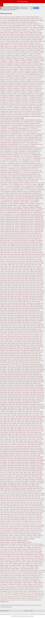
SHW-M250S (38, 272)
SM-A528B (18, 317)
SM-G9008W (26, 369)
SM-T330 (34, 497)
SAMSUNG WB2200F (6, 197)
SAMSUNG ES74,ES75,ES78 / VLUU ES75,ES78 (14, 146)
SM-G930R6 (34, 383)
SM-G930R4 (26, 383)
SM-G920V (31, 376)
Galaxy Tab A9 (11, 41)
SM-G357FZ (27, 343)
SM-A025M (39, 275)
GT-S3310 (35, 80)
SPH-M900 (36, 518)
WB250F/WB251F (22, 540)
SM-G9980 (33, 408)
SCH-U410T (10, 247)
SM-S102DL (38, 471)
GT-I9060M (8, 64)
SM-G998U (11, 410)
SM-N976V (25, 467)
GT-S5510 (9, 92)
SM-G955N (25, 390)
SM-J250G (31, 418)
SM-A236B (32, 296)
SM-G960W (33, 392)
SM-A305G (40, 300)
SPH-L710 (14, 516)
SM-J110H (32, 413)
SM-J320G (3, 422)
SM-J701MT (23, 437)
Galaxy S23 (37, 34)
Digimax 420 (28, 581)
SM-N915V (31, 457)
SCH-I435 (21, 235)
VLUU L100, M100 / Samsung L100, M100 (22, 525)
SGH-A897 (7, 252)
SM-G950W (3, 390)
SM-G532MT (26, 357)
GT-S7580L (29, 106)
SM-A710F (15, 324)
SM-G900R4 (40, 371)
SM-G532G (10, 357)
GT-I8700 (23, 60)
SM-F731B (39, 335)
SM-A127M (17, 286)
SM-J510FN (33, 430)
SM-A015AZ (25, 273)
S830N (19, 549)
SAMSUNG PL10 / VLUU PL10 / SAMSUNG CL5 (27, 155)
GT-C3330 (14, 52)
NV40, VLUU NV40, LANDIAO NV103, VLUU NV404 (21, 588)
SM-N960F (26, 464)
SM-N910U (26, 455)
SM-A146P (17, 289)
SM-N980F (32, 467)
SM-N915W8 (39, 457)
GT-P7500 (14, 80)
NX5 (42, 116)
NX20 (39, 115)
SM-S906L (17, 483)
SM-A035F (25, 277)
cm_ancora (3, 20)
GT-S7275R (31, 102)
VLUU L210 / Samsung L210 (9, 596)
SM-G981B (25, 399)
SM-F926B (10, 336)
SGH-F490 (18, 256)
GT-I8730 (29, 60)
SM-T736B (9, 509)
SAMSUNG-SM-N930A (12, 232)
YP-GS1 (35, 544)
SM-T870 (32, 511)
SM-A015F (33, 273)
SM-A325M (36, 303)
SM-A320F (15, 303)
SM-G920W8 (39, 376)
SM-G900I (11, 371)
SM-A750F (15, 327)
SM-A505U (24, 312)
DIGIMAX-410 (4, 602)
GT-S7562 (16, 106)
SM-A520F (10, 315)
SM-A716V (16, 326)
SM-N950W (11, 464)
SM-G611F (40, 361)
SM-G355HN (11, 343)
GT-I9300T (8, 71)
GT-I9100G (9, 66)
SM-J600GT (23, 434)
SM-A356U (8, 307)
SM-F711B (38, 333)
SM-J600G (15, 434)
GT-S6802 (31, 99)
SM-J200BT (19, 417)
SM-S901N (39, 479)
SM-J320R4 (32, 422)
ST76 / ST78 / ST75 (26, 523)
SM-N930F (3, 462)
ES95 (27, 26)
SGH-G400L (38, 551)
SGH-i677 (39, 258)
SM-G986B (25, 401)
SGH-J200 (10, 553)
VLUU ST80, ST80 (27, 532)
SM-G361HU (4, 348)
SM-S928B (22, 488)
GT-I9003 (22, 62)
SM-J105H (39, 411)
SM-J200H (3, 418)
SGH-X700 (8, 272)
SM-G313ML (18, 340)
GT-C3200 (17, 50)
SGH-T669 (8, 268)
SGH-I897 (3, 261)
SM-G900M (25, 371)
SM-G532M (18, 357)
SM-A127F (10, 286)
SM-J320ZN (20, 424)
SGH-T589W (27, 266)
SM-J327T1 (16, 425)
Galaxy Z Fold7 (36, 46)
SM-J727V (40, 439)
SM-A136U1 (26, 287)
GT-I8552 (10, 60)
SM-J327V (23, 425)
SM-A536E (10, 319)
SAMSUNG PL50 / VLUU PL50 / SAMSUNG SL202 (15, 167)
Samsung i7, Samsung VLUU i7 (12, 574)
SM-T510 (27, 502)
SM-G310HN (28, 338)
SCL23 (37, 249)
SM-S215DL (16, 474)
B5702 (36, 19)
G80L (29, 546)
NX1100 (34, 115)
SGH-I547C (25, 258)
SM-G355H (3, 343)
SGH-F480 (24, 551)
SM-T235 (9, 495)
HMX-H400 (11, 109)
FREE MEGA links (22, 1)
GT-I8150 (19, 57)
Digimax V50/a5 (23, 584)
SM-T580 (34, 506)
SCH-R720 (10, 242)
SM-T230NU (40, 493)
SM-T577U (28, 506)
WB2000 (31, 539)
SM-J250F (25, 418)
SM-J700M (22, 436)
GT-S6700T (34, 546)
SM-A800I (8, 329)
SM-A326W (15, 305)
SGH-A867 (3, 551)
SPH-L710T (20, 516)
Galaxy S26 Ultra (26, 39)
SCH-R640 (3, 242)
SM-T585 (41, 506)
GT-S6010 (10, 97)
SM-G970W (11, 396)
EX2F (34, 26)
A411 (6, 546)
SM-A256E (3, 298)
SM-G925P (17, 378)
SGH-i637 (3, 553)
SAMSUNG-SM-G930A (12, 223)
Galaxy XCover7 (24, 45)
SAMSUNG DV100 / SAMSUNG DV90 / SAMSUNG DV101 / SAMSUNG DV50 (20, 124)
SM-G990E (9, 404)
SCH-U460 (25, 247)
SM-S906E (10, 483)
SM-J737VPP (23, 443)
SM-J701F (9, 437)
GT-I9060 (29, 62)
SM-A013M (10, 273)
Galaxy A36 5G (4, 32)
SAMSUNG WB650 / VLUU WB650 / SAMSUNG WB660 (17, 207)
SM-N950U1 (4, 464)
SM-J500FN (10, 430)
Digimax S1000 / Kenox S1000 (25, 560)
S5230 (27, 120)
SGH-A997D (21, 252)
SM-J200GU (40, 417)
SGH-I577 (33, 258)
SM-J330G (18, 427)
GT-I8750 (35, 60)
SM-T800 (16, 509)
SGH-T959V (14, 270)
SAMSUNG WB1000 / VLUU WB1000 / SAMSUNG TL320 (21, 192)
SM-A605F (32, 321)
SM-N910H (33, 453)
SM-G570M (31, 359)
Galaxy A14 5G (27, 27)
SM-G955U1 (40, 390)
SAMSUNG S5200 (26, 176)
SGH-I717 (3, 259)
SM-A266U (24, 298)
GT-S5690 (3, 95)
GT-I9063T (15, 64)
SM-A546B (3, 321)
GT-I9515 (13, 73)
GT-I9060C (35, 62)
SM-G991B (3, 406)
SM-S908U (25, 485)
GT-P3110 (28, 76)
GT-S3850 (11, 83)
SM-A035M (31, 277)
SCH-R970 (24, 244)
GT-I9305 (21, 71)
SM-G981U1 (40, 399)
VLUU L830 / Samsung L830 (30, 579)
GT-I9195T (8, 69)
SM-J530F (12, 432)
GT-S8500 (29, 107)
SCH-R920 (3, 244)
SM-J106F (18, 413)
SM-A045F (39, 279)
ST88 (2, 525)
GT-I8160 (25, 57)
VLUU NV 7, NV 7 (15, 600)
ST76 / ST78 (16, 523)
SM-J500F (3, 430)
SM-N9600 (19, 464)
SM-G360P (3, 347)
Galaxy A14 (19, 27)
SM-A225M (3, 296)
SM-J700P (29, 436)
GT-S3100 (29, 80)
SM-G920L (36, 375)
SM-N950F (24, 462)
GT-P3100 (21, 76)
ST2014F (30, 521)
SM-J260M (10, 420)
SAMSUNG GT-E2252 (24, 151)
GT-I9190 (13, 67)
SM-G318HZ (9, 342)
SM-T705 (35, 507)
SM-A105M (19, 282)
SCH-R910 (39, 242)
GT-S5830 (10, 95)
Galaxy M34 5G (10, 34)
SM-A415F (32, 307)
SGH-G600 (25, 256)
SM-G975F (18, 397)
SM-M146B (30, 444)
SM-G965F (3, 394)
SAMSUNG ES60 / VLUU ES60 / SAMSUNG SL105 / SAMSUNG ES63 (21, 138)
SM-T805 (23, 509)
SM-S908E (10, 485)
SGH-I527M (18, 258)
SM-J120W (3, 417)
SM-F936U (24, 336)
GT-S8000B (22, 107)
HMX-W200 (38, 109)
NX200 (2, 116)
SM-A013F (3, 273)
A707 (10, 546)
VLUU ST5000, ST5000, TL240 (24, 530)
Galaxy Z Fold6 (26, 46)
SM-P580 (32, 469)
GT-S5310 (9, 88)
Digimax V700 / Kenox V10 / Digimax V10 (16, 567)
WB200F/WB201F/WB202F (8, 540)
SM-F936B (17, 336)
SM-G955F (18, 390)
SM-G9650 (41, 392)
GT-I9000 (3, 62)
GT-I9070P (28, 64)
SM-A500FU (25, 308)
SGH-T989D (29, 270)
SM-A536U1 (25, 319)
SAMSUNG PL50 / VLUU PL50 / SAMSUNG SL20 (28, 165)
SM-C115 (13, 331)
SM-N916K (3, 458)
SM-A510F (3, 314)
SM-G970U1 (4, 396)
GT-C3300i (30, 50)
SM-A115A (40, 282)
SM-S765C (39, 478)
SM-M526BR (4, 450)
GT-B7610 (3, 50)
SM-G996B (3, 408)
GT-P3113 (35, 76)
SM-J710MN (4, 439)
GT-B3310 (14, 48)
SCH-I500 (27, 235)
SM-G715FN (26, 362)
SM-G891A (3, 369)
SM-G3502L (31, 342)
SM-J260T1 (18, 420)
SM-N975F (40, 465)
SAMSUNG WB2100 (38, 195)
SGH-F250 (41, 254)
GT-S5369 (29, 90)
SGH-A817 (27, 251)
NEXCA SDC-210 (19, 111)
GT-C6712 (10, 53)
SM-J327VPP (31, 425)
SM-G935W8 (11, 389)
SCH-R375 (28, 239)
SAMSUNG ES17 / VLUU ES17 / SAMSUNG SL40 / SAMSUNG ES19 (19, 129)
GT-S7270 (10, 102)
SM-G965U (10, 394)
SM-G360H (23, 345)
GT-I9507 (7, 73)
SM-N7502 (19, 450)
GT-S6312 (3, 99)
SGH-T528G (4, 266)
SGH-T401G (15, 265)
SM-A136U (18, 287)
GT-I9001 (16, 62)
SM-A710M (22, 324)
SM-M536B (12, 450)
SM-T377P (23, 500)
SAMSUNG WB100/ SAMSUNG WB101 (16, 191)
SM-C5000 (19, 331)
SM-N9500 (17, 462)
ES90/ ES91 (22, 26)
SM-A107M (33, 282)
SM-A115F (11, 284)
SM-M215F (11, 446)
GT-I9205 (21, 69)
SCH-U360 (25, 245)
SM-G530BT (16, 352)
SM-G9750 (11, 397)
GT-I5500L (22, 55)
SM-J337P (40, 427)
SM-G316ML (35, 340)
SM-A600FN (18, 321)
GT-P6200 (30, 78)
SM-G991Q (18, 406)
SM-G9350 (3, 387)
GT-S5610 (8, 94)
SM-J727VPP (4, 441)
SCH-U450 (18, 247)
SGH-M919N (29, 263)
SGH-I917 (16, 261)
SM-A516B (39, 314)
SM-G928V (17, 382)
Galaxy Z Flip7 (8, 46)
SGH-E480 (34, 254)
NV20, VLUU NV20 (22, 586)
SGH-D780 (36, 252)
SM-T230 (33, 493)
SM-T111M (7, 492)
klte (7, 111)
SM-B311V (35, 329)
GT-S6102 (24, 97)
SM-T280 (15, 495)
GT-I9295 (33, 69)
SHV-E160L (22, 272)
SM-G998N (3, 410)
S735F (10, 549)
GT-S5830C (17, 95)
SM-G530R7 (27, 354)
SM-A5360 (40, 317)
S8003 (32, 120)
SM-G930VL (31, 385)
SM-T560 (7, 506)
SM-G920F (22, 375)
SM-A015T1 (40, 273)
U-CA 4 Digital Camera (30, 591)
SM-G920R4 (8, 376)
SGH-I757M (32, 259)
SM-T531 (17, 504)
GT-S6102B (31, 97)
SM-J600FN (8, 434)
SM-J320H (10, 422)
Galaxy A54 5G (14, 32)
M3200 (11, 111)
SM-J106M (24, 413)
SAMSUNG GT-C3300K (12, 149)
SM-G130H (11, 338)
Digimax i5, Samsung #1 (7, 558)
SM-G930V (23, 385)
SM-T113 (14, 492)
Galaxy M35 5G (20, 34)
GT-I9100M (17, 66)
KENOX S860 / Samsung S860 (19, 19)
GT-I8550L (3, 60)
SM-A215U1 (11, 294)
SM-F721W (32, 335)
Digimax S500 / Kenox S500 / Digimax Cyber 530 (23, 562)
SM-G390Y (37, 350)
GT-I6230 (13, 57)
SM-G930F (11, 383)
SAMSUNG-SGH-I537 (13, 212)
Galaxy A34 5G (26, 31)
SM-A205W (18, 293)
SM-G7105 (18, 362)
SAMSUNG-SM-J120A (11, 225)
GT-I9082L (41, 64)
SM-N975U (3, 467)
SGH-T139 (37, 263)
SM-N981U (11, 469)
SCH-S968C (11, 245)
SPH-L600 (7, 516)
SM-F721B (25, 335)
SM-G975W (40, 397)
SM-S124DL (27, 472)
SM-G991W (40, 406)
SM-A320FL (22, 303)
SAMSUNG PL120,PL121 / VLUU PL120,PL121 (19, 158)
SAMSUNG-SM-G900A (26, 219)
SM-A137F (33, 287)
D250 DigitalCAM (13, 20)
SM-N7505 (26, 450)
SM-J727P (19, 439)
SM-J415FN (32, 429)
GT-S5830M (38, 95)
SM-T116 (20, 492)
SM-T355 (34, 499)
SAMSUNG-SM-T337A (26, 232)
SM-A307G (19, 301)
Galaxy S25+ (16, 39)
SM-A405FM (16, 307)
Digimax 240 (12, 581)
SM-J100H (33, 410)
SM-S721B (17, 478)
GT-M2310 (19, 73)
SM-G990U (16, 404)
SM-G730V (33, 362)
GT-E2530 (30, 53)
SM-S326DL (40, 474)
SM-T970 (7, 513)
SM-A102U (25, 280)
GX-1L (40, 584)
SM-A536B (3, 319)
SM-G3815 (19, 348)
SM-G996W (26, 408)
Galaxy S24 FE (40, 36)
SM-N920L (3, 460)
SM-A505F (25, 310)
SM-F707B (25, 333)
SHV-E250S (30, 272)
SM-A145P (3, 289)
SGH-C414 (29, 252)
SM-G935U (39, 387)
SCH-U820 (24, 249)
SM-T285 (22, 495)
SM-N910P (41, 453)
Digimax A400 (13, 582)
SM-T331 (9, 499)
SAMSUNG (37, 120)
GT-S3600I (28, 81)
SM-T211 (7, 493)
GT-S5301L (35, 87)
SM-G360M (39, 345)
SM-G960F (11, 392)
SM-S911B (21, 486)
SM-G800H (40, 366)
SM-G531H (31, 355)
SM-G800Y (3, 368)
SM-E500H (40, 331)
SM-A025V (3, 277)
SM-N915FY (9, 457)
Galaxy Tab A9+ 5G (31, 41)
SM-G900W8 (34, 373)
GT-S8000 (15, 107)
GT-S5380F (35, 90)
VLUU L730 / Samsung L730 (12, 579)
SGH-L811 (17, 553)
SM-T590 (3, 507)
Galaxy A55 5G (23, 32)
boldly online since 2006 (26, 616)
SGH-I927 (23, 261)
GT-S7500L (31, 104)
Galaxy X (16, 45)
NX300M (32, 116)
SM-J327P (28, 424)
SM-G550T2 (16, 359)
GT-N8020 (8, 76)
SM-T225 (20, 493)
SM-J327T (9, 425)
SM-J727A (12, 439)
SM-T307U (41, 495)
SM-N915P (17, 457)
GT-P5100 (41, 76)
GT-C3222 (23, 50)
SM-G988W (26, 403)
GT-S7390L (17, 104)
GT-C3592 (41, 52)
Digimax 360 (20, 581)
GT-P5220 (23, 78)
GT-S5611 (14, 94)
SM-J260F (3, 420)
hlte (6, 109)
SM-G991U (25, 406)
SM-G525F (9, 352)
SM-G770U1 (16, 364)
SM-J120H (39, 415)
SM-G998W (18, 410)
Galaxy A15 (36, 27)
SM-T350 (28, 499)
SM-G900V (26, 373)
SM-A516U (3, 315)
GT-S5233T (17, 85)
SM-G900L (17, 371)
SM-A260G (17, 298)
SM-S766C (3, 479)
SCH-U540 (3, 249)
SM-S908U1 (32, 485)
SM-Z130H (39, 513)
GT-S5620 (21, 94)
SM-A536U (17, 319)
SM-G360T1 (18, 347)
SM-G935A (10, 387)
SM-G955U (32, 390)
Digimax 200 (26, 20)
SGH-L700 (7, 263)
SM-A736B (8, 327)
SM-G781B (39, 364)
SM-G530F (24, 352)
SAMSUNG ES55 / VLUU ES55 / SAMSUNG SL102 (19, 135)
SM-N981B (39, 467)
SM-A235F (18, 296)
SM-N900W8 (4, 453)
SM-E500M (3, 333)
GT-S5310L (23, 88)
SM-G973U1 (40, 396)
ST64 (35, 521)
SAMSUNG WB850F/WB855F (14, 209)
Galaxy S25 (22, 38)
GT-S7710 (9, 107)
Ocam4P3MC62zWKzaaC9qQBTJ (10, 120)
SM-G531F (24, 355)
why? (14, 10)
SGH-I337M (3, 258)
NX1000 (24, 115)
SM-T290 (28, 495)
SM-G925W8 (11, 380)
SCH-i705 (16, 237)
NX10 (15, 115)
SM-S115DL (11, 472)
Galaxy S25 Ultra (7, 39)
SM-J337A (25, 427)
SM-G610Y (33, 361)
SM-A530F (25, 317)
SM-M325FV (16, 448)
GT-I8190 (38, 57)
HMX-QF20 (25, 109)
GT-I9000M (9, 62)
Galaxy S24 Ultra (5, 38)
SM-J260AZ (39, 418)
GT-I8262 (41, 59)
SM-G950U (33, 389)
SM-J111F (3, 415)
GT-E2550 (37, 53)
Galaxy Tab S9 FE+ (24, 43)
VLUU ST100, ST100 (30, 528)
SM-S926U (15, 488)
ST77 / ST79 (37, 523)
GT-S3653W (3, 83)
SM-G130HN (20, 338)
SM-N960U (33, 464)
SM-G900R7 (4, 373)
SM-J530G (27, 432)
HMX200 (3, 111)
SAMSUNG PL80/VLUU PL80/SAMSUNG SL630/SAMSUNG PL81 (20, 174)
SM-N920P (10, 460)
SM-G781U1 (11, 366)
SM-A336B (22, 305)
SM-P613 (19, 471)
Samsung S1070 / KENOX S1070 (10, 176)
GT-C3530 (34, 52)
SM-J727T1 (32, 439)
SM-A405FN (24, 307)
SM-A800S (14, 329)
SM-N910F (19, 453)
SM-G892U (18, 369)
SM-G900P (32, 371)
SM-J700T (36, 436)
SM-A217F (26, 294)
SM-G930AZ (4, 383)
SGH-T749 (23, 553)
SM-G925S (32, 378)
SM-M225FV (19, 446)
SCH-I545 (3, 237)
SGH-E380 (21, 254)
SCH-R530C (15, 240)
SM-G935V (3, 389)
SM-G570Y (39, 359)
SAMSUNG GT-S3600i (11, 153)
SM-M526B (38, 448)
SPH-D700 (11, 514)
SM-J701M (15, 437)
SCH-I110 (28, 233)
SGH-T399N (7, 265)
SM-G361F (33, 347)
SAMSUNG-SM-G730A (27, 216)
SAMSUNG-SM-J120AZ (26, 225)
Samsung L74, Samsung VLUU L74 (32, 575)
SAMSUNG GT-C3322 (25, 149)
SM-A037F (39, 277)
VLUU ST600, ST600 (15, 532)
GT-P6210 (36, 78)
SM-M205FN (39, 444)
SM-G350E (39, 342)
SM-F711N (3, 335)
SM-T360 (10, 500)
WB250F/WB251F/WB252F (8, 542)
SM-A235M (25, 296)
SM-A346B (37, 305)
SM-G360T (10, 347)
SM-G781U (3, 366)
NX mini (7, 115)
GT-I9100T (31, 66)
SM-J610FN (37, 434)
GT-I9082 (34, 64)
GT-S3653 (41, 81)
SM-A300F (31, 298)
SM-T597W (16, 507)
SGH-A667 (7, 251)
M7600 (12, 547)
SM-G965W (25, 394)
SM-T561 (21, 506)
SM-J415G (39, 429)
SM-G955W (3, 392)
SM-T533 (23, 504)
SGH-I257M (32, 256)
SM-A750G (30, 327)
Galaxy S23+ (24, 36)
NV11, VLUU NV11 (10, 586)
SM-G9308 (33, 382)
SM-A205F (33, 291)
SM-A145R (10, 289)
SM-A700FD (18, 322)
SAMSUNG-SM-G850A (12, 217)
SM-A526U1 (11, 317)
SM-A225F (40, 294)
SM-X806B (32, 513)
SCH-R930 (10, 244)
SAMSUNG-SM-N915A (26, 230)
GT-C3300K (37, 50)
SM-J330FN (10, 427)
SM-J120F (17, 415)
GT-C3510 (28, 52)
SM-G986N (32, 401)
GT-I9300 (39, 69)
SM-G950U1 (40, 389)
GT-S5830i (24, 95)
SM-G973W (3, 397)
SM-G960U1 (25, 392)
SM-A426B (39, 307)
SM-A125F (33, 284)
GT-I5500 (15, 55)
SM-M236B (27, 446)
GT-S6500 (10, 99)
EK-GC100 (35, 24)
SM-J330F (3, 427)
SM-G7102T (11, 362)
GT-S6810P (9, 101)
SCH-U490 (38, 247)
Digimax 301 (14, 22)
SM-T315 (15, 497)
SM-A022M (17, 275)
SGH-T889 (36, 268)
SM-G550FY (34, 357)
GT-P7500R (21, 80)
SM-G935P (25, 387)
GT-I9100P (24, 66)
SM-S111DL (4, 472)
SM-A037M (11, 279)
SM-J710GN (38, 437)
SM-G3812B (12, 348)
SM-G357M (35, 343)
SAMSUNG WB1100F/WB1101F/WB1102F (18, 195)
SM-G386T (34, 348)
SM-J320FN (40, 420)
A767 (13, 546)
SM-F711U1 (18, 335)
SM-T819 (20, 511)
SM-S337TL (11, 476)
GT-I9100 (3, 66)
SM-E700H (17, 333)
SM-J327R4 (35, 424)
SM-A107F (26, 282)
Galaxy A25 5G (7, 31)
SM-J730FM (19, 441)
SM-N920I (39, 458)
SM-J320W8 (12, 424)
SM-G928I (40, 380)
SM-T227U (27, 493)
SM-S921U (8, 488)
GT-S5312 (30, 88)
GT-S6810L (38, 99)
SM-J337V (3, 429)
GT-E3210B (8, 55)
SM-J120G (32, 415)
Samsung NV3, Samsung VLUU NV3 (11, 577)
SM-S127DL (35, 472)
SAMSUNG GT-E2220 (11, 151)
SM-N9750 (33, 465)
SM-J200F (26, 417)
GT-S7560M (8, 106)
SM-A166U (11, 291)
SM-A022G (10, 275)
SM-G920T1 (23, 376)
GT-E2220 (24, 53)
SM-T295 (34, 495)
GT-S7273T (24, 102)
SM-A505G (9, 312)
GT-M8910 (33, 73)
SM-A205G (3, 293)
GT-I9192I (26, 67)
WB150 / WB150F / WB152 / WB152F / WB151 (23, 535)
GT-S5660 (28, 94)
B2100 (31, 19)
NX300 (21, 116)
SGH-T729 (15, 268)
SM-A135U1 (4, 287)
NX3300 (38, 116)
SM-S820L (18, 479)
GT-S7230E (24, 101)
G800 (25, 546)
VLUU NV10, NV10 (26, 600)
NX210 (12, 116)
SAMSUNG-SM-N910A (12, 230)
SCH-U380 (39, 245)
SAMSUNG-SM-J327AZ (12, 228)
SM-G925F (3, 378)
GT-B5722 (41, 48)
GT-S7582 (36, 106)
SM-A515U (25, 314)
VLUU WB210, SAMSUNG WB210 (21, 534)
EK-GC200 (15, 26)
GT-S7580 (22, 106)
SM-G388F (16, 350)
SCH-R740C (17, 242)
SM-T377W (37, 500)
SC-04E (17, 233)
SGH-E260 (14, 254)
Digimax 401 (33, 22)
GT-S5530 (23, 92)
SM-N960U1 (40, 464)
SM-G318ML (17, 342)
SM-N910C (12, 453)
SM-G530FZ (31, 352)
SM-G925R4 (24, 378)
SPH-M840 (29, 518)
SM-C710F (27, 331)
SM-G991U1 (33, 406)
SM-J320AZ (25, 420)
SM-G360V (25, 347)
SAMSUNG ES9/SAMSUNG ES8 (24, 148)
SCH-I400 (8, 235)
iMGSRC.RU (7, 5)
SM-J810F (31, 443)
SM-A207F (33, 293)
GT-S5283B (8, 87)
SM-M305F (34, 446)
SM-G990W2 (39, 404)
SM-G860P (25, 368)
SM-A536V (32, 319)
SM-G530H (39, 352)
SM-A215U (3, 294)
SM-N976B (11, 467)
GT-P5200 (10, 78)
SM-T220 (14, 493)
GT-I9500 (27, 71)
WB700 (19, 544)
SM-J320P (25, 422)
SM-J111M (10, 415)
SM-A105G (11, 282)
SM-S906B (3, 483)
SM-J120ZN (11, 417)
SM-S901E (32, 479)
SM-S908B (3, 485)
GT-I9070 (21, 64)
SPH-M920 (7, 520)
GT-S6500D (17, 99)
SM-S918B (28, 486)
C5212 (40, 19)
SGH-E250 (7, 254)
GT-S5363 (15, 90)
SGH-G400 (31, 551)
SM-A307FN (12, 301)
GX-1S (2, 586)
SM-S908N (17, 485)
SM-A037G (3, 279)
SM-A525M (31, 315)
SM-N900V (40, 452)
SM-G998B (40, 408)
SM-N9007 (10, 452)
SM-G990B (33, 403)
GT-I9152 (7, 67)
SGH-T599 (34, 266)
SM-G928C (19, 380)
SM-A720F (23, 326)
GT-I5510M (29, 55)
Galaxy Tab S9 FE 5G (11, 43)
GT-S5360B (8, 90)
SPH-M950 (22, 520)
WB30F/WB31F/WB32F (24, 542)
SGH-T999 (37, 270)
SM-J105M (3, 413)
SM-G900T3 (19, 373)
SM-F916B (3, 336)
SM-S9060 (41, 481)
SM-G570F (24, 359)
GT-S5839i (3, 97)
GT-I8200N (28, 59)
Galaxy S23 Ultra (15, 36)
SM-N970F (11, 465)
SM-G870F (32, 368)
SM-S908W (13, 486)
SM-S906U (24, 483)
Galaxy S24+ (14, 38)
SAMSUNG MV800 (6, 155)
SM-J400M (17, 429)
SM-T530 (3, 504)
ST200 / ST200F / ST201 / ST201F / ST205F (13, 521)
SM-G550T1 (8, 359)
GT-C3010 (3, 556)
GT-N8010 (37, 74)
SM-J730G (27, 441)
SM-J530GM (34, 432)
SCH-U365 (32, 245)
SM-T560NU (14, 506)
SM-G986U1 (4, 403)
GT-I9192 (20, 67)
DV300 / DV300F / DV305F (24, 24)
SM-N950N (31, 462)
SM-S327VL (4, 476)
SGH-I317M (40, 256)
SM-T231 (3, 495)
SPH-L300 (35, 514)
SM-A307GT (27, 301)
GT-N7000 (10, 74)
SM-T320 (22, 497)
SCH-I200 (35, 233)
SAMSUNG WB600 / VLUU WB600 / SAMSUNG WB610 (22, 205)
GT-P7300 (8, 80)
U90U (17, 554)
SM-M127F (23, 444)
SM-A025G (32, 275)
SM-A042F (25, 279)
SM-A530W (32, 317)
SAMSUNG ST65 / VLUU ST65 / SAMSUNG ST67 (21, 187)
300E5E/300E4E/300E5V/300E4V (29, 554)
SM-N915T (24, 457)
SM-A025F (25, 275)
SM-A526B (39, 315)
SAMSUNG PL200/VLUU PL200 (16, 163)
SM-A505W (31, 312)
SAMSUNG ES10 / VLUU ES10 (20, 127)
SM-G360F (9, 345)
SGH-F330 (17, 551)
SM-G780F (24, 364)
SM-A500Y (18, 310)
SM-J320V (39, 422)
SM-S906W (39, 483)
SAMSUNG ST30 (21, 177)
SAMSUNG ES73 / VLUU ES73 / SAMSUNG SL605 (27, 144)
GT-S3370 (14, 81)
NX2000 (7, 116)
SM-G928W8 (25, 382)
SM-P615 (25, 471)
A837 (21, 546)
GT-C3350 (21, 52)
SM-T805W (29, 509)
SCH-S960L (3, 245)
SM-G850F (10, 368)
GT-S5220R (24, 83)
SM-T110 (36, 490)
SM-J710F (31, 437)
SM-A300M (18, 300)
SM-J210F (18, 418)
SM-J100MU (10, 411)
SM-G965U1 (18, 394)
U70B (5, 554)
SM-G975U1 (32, 397)
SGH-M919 (21, 263)
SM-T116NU (28, 492)
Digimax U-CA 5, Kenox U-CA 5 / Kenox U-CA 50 (21, 556)
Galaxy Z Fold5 (17, 46)
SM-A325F (29, 303)
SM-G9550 (11, 390)
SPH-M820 (14, 518)
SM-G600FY (4, 361)
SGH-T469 (38, 265)
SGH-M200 (14, 263)
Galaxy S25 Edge (31, 38)
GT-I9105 (37, 66)
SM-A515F (18, 314)
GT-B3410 (21, 48)
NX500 (2, 118)
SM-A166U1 (18, 291)
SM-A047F (11, 280)
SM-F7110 (31, 333)
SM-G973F (26, 396)
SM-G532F (3, 357)
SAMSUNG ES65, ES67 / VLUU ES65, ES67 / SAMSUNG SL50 (21, 140)
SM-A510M (10, 314)
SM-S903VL (33, 481)
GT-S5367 (22, 90)
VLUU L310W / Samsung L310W (28, 596)
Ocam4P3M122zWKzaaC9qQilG (14, 118)
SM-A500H (33, 308)
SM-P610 (13, 471)
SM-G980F (11, 399)
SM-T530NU (10, 504)
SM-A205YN (26, 293)
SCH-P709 (29, 237)
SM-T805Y (37, 509)
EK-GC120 (8, 26)
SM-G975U (25, 397)
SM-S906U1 (32, 483)
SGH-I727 (10, 259)
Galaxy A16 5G (17, 29)
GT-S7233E (31, 101)
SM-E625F (11, 333)
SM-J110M (39, 413)
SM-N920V (33, 460)
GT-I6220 (7, 57)
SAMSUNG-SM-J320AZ (12, 226)
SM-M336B (23, 448)
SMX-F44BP (3, 514)
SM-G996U (11, 408)
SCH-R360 (21, 239)
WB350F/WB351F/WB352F (8, 544)
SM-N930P (10, 462)
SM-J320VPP (4, 424)
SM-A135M (32, 286)
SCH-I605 (9, 237)
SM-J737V (15, 443)
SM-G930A (40, 382)
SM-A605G (3, 322)
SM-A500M (3, 310)
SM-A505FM (33, 310)
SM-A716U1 (8, 326)
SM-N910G (26, 453)
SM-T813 (7, 511)
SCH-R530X (38, 240)
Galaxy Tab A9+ (20, 41)
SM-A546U (10, 321)
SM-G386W (9, 350)
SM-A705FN (26, 322)
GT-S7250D (39, 101)
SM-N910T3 (19, 455)
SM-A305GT (4, 301)
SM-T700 (29, 507)
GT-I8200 (15, 59)
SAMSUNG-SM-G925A (27, 221)
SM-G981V (3, 401)
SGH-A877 (10, 551)
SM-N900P (17, 452)
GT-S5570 (36, 92)
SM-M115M (16, 444)
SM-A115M (18, 284)
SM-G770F (9, 364)
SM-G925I (10, 378)
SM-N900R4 (25, 452)
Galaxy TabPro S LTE (6, 45)
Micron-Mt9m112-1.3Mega (23, 547)
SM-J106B (11, 413)
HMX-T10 (32, 109)
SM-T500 (20, 502)
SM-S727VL (31, 478)
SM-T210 (35, 492)
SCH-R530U (31, 240)
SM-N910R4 (4, 455)
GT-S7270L (17, 102)
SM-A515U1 (32, 314)
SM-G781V (19, 366)
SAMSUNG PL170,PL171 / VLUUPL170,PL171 (20, 161)
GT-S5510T (15, 92)
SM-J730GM (34, 441)
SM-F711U (10, 335)
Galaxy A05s (4, 27)
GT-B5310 (28, 48)
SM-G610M (18, 361)
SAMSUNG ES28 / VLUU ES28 (20, 134)
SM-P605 (7, 471)
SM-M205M (4, 446)
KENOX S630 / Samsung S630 (20, 568)
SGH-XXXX (15, 272)
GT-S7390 (3, 104)
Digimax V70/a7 (33, 584)
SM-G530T (34, 354)
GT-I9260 (27, 69)
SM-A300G (3, 300)
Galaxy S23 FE (4, 36)
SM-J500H (18, 430)
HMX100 (3, 547)
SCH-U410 (3, 247)
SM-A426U (3, 308)
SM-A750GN (38, 327)
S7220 (6, 549)
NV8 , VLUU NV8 (29, 589)
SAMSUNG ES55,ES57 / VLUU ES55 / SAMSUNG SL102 (21, 136)
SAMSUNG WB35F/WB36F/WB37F (24, 197)
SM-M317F (8, 448)
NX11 (29, 115)
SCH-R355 (14, 239)
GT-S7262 (3, 102)
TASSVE (6, 525)
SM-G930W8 (39, 385)
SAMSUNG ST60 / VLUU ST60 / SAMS (24, 184)
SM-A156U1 (4, 291)
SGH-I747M (24, 259)
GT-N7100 (17, 74)
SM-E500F (33, 331)
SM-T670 (23, 507)
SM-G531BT (17, 355)
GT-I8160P (32, 57)
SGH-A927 (14, 252)
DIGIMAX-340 (36, 600)
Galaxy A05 (40, 26)
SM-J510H (40, 430)
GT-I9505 (39, 71)
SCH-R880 (32, 242)
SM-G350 (25, 342)
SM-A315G (8, 303)
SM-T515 (33, 502)
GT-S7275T (39, 102)
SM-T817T (13, 511)
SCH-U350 (19, 245)
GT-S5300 (22, 87)
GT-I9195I (39, 67)
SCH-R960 (17, 244)
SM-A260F (10, 298)
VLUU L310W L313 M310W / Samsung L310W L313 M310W (22, 526)
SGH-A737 (38, 549)
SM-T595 (9, 507)
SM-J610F (30, 434)
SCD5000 (24, 549)
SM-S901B (25, 479)
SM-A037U (18, 279)
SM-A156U (39, 289)
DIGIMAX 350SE (24, 22)
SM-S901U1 (11, 481)
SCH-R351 (7, 239)
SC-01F (7, 233)
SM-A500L (40, 308)
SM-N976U (18, 467)
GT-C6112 (3, 53)
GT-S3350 (8, 81)
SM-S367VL (27, 476)
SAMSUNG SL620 (9, 177)
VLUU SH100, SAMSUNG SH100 (14, 528)
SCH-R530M (23, 240)
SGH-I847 (39, 259)
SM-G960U (18, 392)
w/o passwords (5, 10)
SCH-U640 (10, 249)
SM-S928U (29, 488)
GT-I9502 (33, 71)
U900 (13, 554)
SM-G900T (11, 373)
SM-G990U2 (24, 404)
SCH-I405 (14, 235)
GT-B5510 (34, 48)
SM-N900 (40, 450)
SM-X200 (19, 513)
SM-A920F (28, 329)
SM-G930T (9, 385)
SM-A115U (25, 284)
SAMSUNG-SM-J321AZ (27, 226)
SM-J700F (8, 436)
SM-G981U (32, 399)
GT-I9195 (32, 67)
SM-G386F (27, 348)
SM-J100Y (26, 411)
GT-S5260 (37, 85)
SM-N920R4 (18, 460)
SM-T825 (26, 511)
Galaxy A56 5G (33, 32)
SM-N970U (18, 465)
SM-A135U (39, 286)
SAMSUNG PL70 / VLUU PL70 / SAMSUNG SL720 (27, 172)
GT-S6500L (24, 99)
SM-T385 (7, 502)
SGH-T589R (18, 266)
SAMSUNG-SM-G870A (26, 217)
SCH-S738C (39, 244)
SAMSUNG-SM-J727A (26, 228)
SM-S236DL (24, 474)
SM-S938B (15, 490)
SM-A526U (3, 317)
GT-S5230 (38, 83)
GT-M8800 (27, 73)
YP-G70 (30, 544)
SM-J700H (15, 436)
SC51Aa (22, 233)
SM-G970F (33, 394)
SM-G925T (39, 378)
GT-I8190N (8, 59)
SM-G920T (16, 376)
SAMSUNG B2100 (5, 122)
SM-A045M (3, 280)
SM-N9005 (3, 452)
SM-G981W (10, 401)
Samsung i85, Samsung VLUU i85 (10, 575)
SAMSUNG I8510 (24, 153)
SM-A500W (11, 310)
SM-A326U (8, 305)
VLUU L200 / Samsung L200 (35, 595)
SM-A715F (30, 324)
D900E (20, 20)
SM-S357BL (19, 476)
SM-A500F (18, 308)
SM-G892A (11, 369)
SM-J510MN (4, 432)
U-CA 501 (40, 591)
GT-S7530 (39, 104)
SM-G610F (11, 361)
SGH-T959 (7, 270)
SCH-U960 (31, 249)
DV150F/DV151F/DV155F (7, 24)
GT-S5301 (29, 87)
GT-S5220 (18, 83)
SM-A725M (37, 326)
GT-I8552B (16, 60)
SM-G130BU (4, 338)
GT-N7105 (23, 74)
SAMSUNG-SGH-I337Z (27, 211)
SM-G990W (31, 404)
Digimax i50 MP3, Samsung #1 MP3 (26, 558)
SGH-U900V (38, 553)
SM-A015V (3, 275)
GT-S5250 (24, 85)
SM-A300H (11, 300)
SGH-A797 (21, 251)
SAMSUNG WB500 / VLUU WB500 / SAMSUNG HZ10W (21, 197)
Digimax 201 (34, 20)
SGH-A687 (13, 251)
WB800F (24, 544)
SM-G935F (18, 387)
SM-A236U (39, 296)
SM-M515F (31, 448)
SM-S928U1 (36, 488)
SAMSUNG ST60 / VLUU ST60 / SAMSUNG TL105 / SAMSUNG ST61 (22, 185)
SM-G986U (39, 401)
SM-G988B (11, 403)
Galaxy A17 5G (34, 29)
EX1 (31, 26)
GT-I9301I (14, 71)
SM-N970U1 (25, 465)
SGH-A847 (35, 251)
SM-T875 (39, 511)
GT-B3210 (8, 48)
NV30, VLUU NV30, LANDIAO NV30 (23, 588)
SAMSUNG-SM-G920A (13, 221)
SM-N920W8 (40, 460)
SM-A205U (11, 293)
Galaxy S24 (31, 36)
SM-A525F (25, 315)
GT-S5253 (31, 85)
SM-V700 (13, 513)
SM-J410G (24, 429)
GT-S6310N (38, 97)
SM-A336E (29, 305)
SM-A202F (26, 291)
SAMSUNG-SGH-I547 (26, 212)
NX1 (11, 115)
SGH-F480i (11, 256)
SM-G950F (26, 389)
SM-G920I (29, 375)
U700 (1, 554)
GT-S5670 (34, 94)
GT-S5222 (32, 83)
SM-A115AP (3, 284)
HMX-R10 (41, 546)
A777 (17, 546)
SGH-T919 (30, 553)
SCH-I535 (40, 235)
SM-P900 (32, 471)
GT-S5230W (9, 85)
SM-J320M (17, 422)
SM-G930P (18, 383)
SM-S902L (26, 481)
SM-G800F (33, 366)
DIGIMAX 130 (4, 581)
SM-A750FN (22, 327)
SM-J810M (37, 443)
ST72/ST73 (7, 523)
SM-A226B (11, 296)
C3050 (41, 554)
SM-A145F (40, 287)
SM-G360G (16, 345)
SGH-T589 (11, 266)
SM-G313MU (26, 340)
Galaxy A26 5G (17, 31)
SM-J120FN (24, 415)
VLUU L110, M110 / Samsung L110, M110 (13, 595)
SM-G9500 (19, 389)
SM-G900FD (40, 369)
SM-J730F (12, 441)
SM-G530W (9, 355)
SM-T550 (36, 504)
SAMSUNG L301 (35, 153)
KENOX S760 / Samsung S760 (19, 570)
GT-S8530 (36, 107)
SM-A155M (31, 289)
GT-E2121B (17, 53)
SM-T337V (21, 499)
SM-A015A (18, 273)
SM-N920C (25, 458)
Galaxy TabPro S (35, 43)
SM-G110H (39, 336)
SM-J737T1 (8, 443)
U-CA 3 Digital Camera (16, 591)
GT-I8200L (21, 59)
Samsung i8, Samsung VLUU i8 (32, 574)
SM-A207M (40, 293)
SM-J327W (39, 425)
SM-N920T (25, 460)
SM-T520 (39, 502)
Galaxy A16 (8, 29)
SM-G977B (3, 399)
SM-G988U (19, 403)
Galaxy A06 (11, 27)
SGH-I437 (11, 258)
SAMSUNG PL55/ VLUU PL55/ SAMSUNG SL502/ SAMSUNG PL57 (19, 169)
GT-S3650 (35, 81)
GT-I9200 (14, 69)
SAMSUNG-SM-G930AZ (26, 223)
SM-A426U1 (11, 308)
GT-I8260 (35, 59)
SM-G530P (19, 354)
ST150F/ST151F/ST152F (33, 520)
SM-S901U (3, 481)
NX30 (17, 116)
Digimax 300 (6, 22)
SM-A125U (3, 286)
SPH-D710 (18, 514)
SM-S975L (22, 490)
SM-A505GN (17, 312)
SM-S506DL (35, 476)
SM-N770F (33, 450)
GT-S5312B (37, 88)
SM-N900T (33, 452)
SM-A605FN (40, 321)
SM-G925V (3, 380)
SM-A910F (21, 329)
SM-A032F (10, 277)
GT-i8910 (41, 60)
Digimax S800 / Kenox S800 (20, 565)
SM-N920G (32, 458)
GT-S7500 (25, 104)
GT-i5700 (35, 55)
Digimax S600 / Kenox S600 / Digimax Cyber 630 (22, 562)
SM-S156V (9, 474)
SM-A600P (25, 321)
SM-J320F (33, 420)
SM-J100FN (26, 410)
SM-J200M (10, 418)
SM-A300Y (25, 300)
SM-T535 (30, 504)
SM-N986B (18, 469)
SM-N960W (3, 465)
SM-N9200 (11, 458)
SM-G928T (10, 382)
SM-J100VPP (18, 411)
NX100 (20, 115)
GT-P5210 (17, 78)
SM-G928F (26, 380)
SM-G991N (11, 406)
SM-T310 (3, 497)
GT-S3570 (21, 81)
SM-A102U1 (32, 280)
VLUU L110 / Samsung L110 (35, 593)
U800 (9, 554)
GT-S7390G (10, 104)
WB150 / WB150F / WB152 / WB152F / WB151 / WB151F (21, 536)
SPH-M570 (7, 518)
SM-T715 (41, 507)
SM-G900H (3, 371)
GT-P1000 (15, 76)
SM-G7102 (3, 362)
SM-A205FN (40, 291)
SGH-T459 (31, 265)
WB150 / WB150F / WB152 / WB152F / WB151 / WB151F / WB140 (21, 538)
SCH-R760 (25, 242)
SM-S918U (35, 486)
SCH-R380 (35, 239)
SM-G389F (23, 350)
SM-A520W (17, 315)
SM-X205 (25, 513)
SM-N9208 (18, 458)
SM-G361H (39, 347)
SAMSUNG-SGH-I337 (13, 211)
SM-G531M (39, 355)
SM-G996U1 (18, 408)
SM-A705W (8, 324)
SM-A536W (39, 319)
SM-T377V (30, 500)
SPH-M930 (15, 520)
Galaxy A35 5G (36, 31)
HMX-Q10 (18, 109)
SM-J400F (10, 429)
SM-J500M (25, 430)
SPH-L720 (28, 516)
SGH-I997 (29, 261)
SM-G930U (16, 385)
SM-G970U (40, 394)
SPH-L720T (35, 516)
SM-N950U (39, 462)
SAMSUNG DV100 (17, 122)
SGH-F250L (3, 256)
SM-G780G (31, 364)
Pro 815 (36, 589)
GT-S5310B (15, 88)
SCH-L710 (22, 237)
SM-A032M (17, 277)
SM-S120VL (19, 472)
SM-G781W (26, 366)
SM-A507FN (39, 312)
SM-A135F (25, 286)
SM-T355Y (41, 499)
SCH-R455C (7, 240)
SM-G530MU (12, 354)
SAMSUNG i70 (4, 591)
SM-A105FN (4, 282)
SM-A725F (30, 326)
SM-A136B (11, 287)
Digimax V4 (5, 584)
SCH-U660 (17, 249)
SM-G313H (35, 338)
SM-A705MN (34, 322)
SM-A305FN (33, 300)
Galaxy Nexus (30, 34)
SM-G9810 (17, 399)
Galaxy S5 (35, 39)
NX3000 (26, 116)
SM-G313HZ (10, 340)
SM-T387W (13, 502)
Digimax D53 (39, 556)
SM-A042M (32, 279)
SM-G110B (31, 336)
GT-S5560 (29, 92)
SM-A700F (11, 322)
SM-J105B (33, 411)
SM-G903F (8, 375)
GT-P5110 (3, 78)
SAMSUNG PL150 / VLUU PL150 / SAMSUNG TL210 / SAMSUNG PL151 (22, 159)
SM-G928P (3, 382)
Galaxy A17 (25, 29)
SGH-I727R (16, 259)
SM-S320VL (32, 474)
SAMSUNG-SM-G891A (12, 219)
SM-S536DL (9, 478)
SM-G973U (33, 396)
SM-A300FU (39, 298)
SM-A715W (37, 324)
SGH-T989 (22, 270)
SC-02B (12, 233)
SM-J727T (25, 439)
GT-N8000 (30, 74)
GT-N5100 (41, 73)
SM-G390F (30, 350)
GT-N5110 (3, 74)
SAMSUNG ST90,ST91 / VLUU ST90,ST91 (24, 190)
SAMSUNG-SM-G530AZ (12, 216)
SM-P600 (38, 469)
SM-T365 (16, 500)
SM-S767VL (11, 479)
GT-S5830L (31, 95)
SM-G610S (26, 361)
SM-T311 (9, 497)
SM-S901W (18, 481)
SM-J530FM (19, 432)
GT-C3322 (8, 52)
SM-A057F (18, 280)
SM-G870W (39, 368)
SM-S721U (24, 478)
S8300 (14, 549)
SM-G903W (15, 375)
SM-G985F (18, 401)
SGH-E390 (27, 254)
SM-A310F (35, 301)
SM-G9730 (19, 396)
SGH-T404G (23, 265)
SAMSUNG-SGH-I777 (10, 214)
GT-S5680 (41, 94)
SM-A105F (39, 280)
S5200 (23, 120)
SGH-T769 (29, 268)
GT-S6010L (17, 97)
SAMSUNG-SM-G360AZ (24, 214)
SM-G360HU (31, 345)
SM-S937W (8, 490)
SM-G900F (33, 369)
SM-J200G (33, 417)
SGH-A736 (31, 549)
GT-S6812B (16, 101)
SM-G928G (33, 380)
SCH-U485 (31, 247)
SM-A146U (24, 289)
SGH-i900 (9, 261)
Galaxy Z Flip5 (34, 45)
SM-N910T (11, 455)
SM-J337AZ (32, 427)
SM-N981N (3, 469)
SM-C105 (7, 331)
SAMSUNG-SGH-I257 (30, 209)
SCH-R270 (36, 237)
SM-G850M (17, 368)
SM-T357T (3, 500)
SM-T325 (28, 497)
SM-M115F (8, 444)
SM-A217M (33, 294)
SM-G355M (19, 343)
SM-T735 (3, 509)
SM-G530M (3, 354)
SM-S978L (29, 490)
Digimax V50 (13, 584)
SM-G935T (32, 387)
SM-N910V (34, 455)
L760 (7, 547)
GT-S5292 (15, 87)
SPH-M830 (21, 518)
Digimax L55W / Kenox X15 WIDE (28, 582)
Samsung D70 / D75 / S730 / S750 (14, 572)
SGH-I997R (36, 261)
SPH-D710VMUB (27, 514)
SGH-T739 (22, 268)
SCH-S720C (31, 244)
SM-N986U (25, 469)
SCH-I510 (33, 235)
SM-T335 (15, 499)
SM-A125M (39, 284)
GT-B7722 (10, 50)
